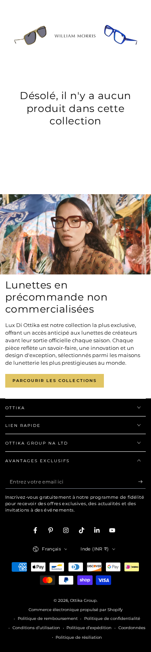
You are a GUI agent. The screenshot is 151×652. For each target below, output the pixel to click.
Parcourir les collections (54, 380)
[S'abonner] (142, 481)
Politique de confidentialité (112, 618)
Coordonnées (131, 627)
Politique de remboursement (48, 618)
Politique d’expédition (89, 627)
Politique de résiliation (79, 637)
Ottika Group (83, 600)
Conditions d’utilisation (36, 627)
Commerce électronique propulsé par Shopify (75, 609)
